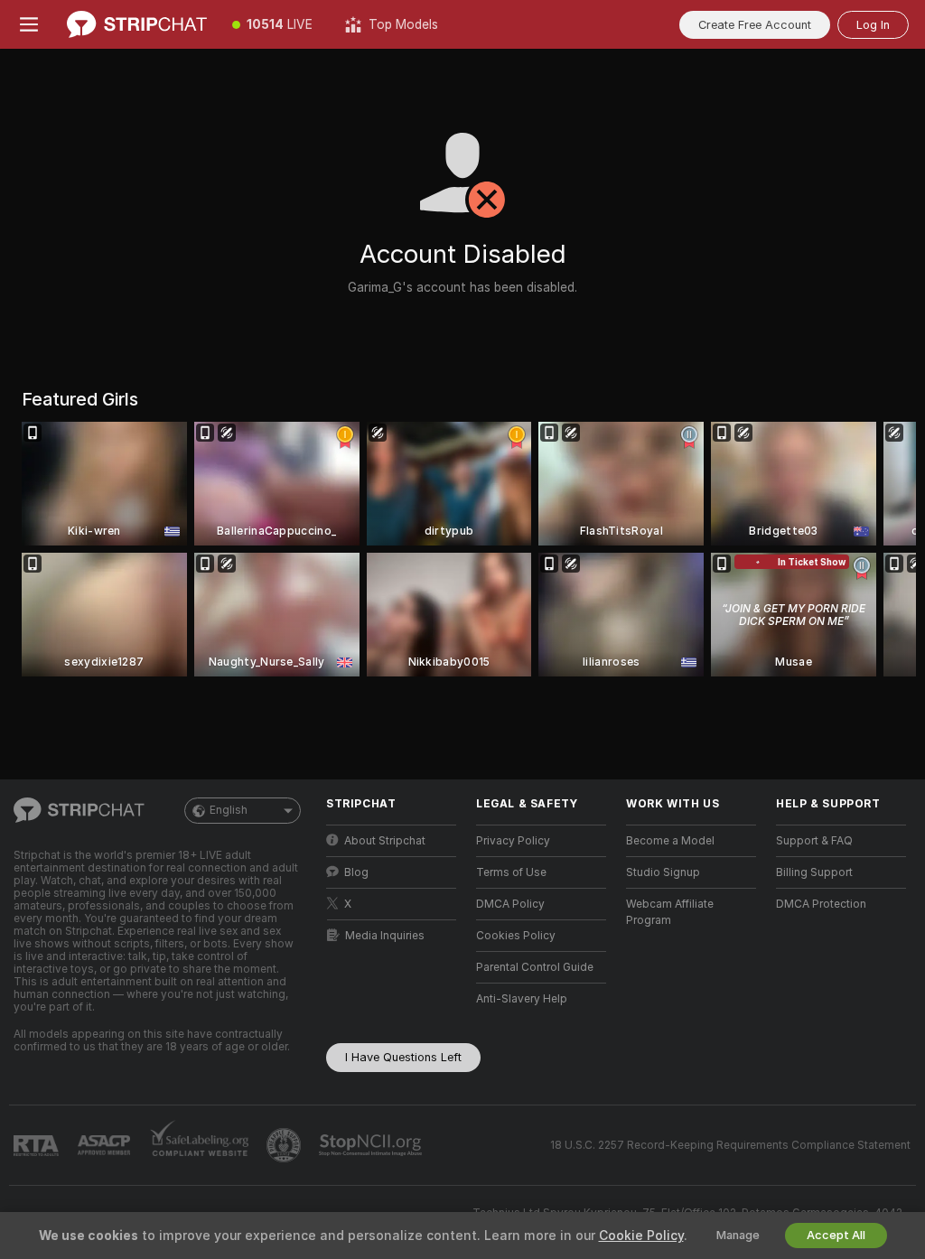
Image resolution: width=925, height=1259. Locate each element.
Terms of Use (511, 872)
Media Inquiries (385, 935)
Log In (873, 25)
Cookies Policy (516, 935)
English (229, 810)
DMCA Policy (510, 904)
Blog (356, 872)
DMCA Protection (821, 904)
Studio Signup (663, 872)
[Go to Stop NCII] (372, 1145)
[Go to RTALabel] (38, 1145)
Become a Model (670, 841)
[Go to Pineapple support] (285, 1145)
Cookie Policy (641, 1235)
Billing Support (814, 872)
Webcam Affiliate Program (670, 912)
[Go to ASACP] (106, 1145)
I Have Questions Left (403, 1057)
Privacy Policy (513, 841)
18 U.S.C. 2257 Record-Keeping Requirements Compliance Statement (730, 1145)
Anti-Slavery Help (521, 999)
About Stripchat (384, 841)
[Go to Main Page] (137, 24)
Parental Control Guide (534, 967)
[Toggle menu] (29, 24)
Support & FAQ (814, 841)
